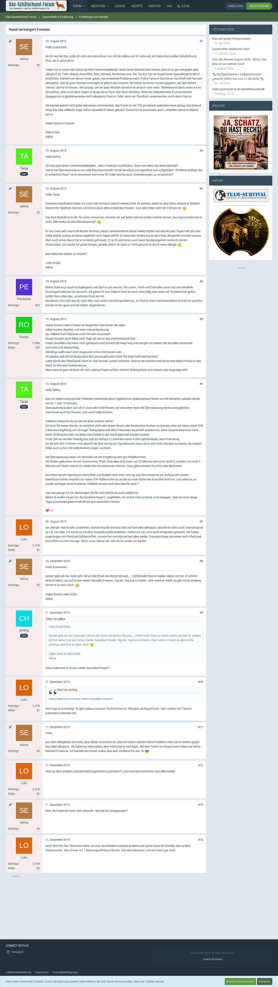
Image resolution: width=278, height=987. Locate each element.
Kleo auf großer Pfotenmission (231, 38)
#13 (200, 804)
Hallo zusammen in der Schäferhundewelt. (238, 89)
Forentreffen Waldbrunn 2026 (231, 49)
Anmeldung (235, 6)
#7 (201, 521)
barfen (68, 329)
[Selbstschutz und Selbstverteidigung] (240, 232)
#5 (201, 319)
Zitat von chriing (67, 689)
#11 (200, 727)
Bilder (11, 347)
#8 (201, 561)
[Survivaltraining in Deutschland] (240, 196)
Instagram (17, 951)
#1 (201, 41)
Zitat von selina (55, 619)
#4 (201, 281)
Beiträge (13, 65)
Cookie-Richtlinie (212, 959)
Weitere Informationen (240, 981)
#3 (201, 188)
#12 (200, 765)
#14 (200, 839)
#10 (200, 681)
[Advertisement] (106, 906)
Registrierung (259, 6)
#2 (201, 150)
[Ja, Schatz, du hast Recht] (240, 142)
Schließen (265, 981)
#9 (201, 612)
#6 (201, 383)
